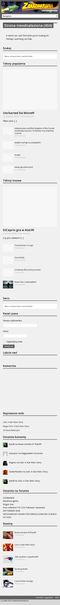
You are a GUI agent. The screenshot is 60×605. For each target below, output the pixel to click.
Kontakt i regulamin (44, 597)
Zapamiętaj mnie (14, 341)
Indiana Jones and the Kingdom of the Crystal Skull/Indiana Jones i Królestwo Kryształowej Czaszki (34, 130)
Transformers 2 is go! (24, 245)
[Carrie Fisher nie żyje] (8, 586)
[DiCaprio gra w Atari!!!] (30, 224)
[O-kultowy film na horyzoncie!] (8, 274)
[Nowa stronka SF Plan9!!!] (8, 537)
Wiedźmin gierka (10, 501)
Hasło (5, 331)
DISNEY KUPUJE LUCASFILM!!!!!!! (28, 142)
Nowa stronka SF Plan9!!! (29, 444)
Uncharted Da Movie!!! (18, 113)
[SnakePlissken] (5, 473)
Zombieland (8, 497)
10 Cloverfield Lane (11, 430)
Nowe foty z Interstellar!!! (25, 282)
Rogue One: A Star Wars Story (16, 426)
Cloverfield (19, 257)
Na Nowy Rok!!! (21, 569)
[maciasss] (5, 454)
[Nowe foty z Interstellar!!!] (8, 287)
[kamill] (5, 445)
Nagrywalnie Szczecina (32, 453)
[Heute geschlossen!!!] (8, 172)
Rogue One (8, 504)
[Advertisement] (25, 389)
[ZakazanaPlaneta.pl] (30, 7)
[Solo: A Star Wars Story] (8, 549)
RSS (57, 597)
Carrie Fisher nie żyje (24, 581)
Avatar (17, 155)
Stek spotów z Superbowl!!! (26, 556)
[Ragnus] (5, 463)
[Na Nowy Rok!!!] (8, 573)
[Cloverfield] (8, 262)
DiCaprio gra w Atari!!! (18, 230)
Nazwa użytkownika (12, 320)
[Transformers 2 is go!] (8, 250)
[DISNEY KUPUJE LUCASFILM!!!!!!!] (8, 147)
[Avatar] (8, 160)
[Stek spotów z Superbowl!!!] (8, 561)
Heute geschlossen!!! (24, 167)
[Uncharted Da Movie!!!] (30, 108)
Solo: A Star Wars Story (13, 422)
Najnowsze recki (13, 413)
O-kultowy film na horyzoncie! (28, 269)
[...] (15, 121)
